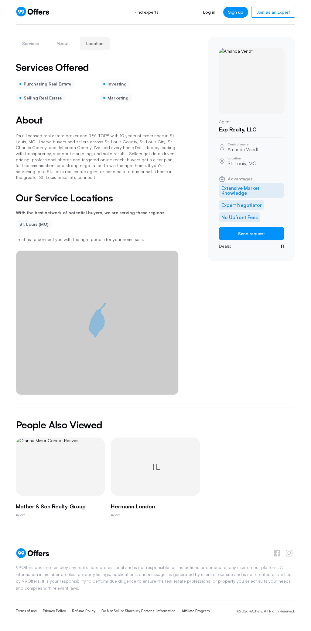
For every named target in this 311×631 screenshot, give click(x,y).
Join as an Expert (273, 12)
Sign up (235, 12)
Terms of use (26, 610)
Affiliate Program (196, 610)
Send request (251, 233)
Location (95, 43)
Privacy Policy (54, 610)
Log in (209, 12)
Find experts (147, 12)
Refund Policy (83, 610)
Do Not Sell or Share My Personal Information (138, 610)
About (62, 43)
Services (30, 43)
